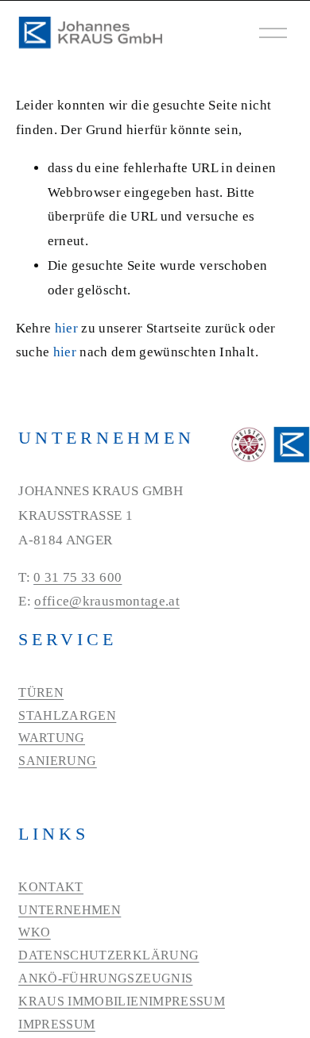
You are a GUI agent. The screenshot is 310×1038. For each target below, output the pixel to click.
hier (66, 328)
